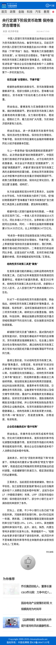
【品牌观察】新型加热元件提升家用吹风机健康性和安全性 (36, 625)
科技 (30, 11)
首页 (4, 11)
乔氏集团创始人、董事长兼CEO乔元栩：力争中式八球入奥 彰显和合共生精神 (36, 592)
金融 (21, 11)
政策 (13, 11)
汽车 (38, 11)
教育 (46, 11)
